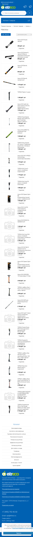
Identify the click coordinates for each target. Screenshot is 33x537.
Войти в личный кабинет (7, 2)
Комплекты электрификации (16, 431)
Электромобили (17, 454)
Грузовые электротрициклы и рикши (16, 434)
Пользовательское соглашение (10, 489)
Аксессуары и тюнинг (16, 462)
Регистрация (5, 4)
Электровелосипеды (16, 428)
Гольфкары (16, 451)
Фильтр (7, 34)
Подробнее (21, 48)
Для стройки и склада (16, 448)
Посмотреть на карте (8, 505)
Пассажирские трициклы (16, 437)
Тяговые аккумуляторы (16, 439)
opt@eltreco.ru (11, 516)
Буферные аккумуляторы (16, 442)
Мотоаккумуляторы (16, 445)
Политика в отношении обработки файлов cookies (16, 496)
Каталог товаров (9, 20)
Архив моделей (16, 465)
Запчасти (16, 459)
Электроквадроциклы (16, 457)
